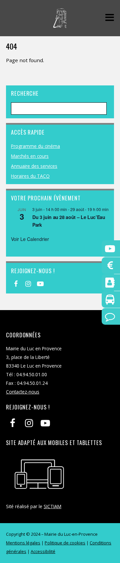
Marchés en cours (30, 156)
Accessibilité (43, 551)
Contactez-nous (22, 392)
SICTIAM (52, 506)
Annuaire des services (34, 166)
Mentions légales (23, 543)
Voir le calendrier (30, 239)
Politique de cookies (65, 543)
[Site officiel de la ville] (60, 24)
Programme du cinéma (35, 146)
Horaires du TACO (30, 176)
